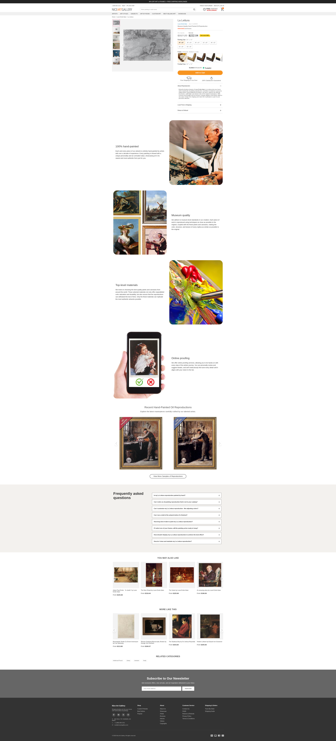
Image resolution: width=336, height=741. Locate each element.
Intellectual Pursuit (117, 660)
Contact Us (185, 709)
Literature (136, 660)
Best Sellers (141, 711)
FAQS (184, 711)
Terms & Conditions (188, 718)
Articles (162, 718)
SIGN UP (216, 5)
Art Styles (124, 13)
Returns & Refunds (188, 713)
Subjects (134, 13)
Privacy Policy (186, 716)
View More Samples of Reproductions (168, 476)
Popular (139, 713)
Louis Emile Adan (121, 17)
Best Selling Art (169, 13)
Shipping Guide (210, 711)
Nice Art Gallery (125, 9)
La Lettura (130, 17)
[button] (123, 45)
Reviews (162, 716)
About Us (163, 709)
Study (144, 660)
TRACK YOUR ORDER (206, 5)
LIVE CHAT (131, 5)
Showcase (182, 13)
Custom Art (156, 13)
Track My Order (209, 709)
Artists (115, 13)
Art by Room (145, 13)
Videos (162, 721)
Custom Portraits (142, 709)
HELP (123, 5)
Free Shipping (211, 9)
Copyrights (163, 723)
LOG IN (222, 5)
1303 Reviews (188, 28)
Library (128, 660)
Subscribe (188, 688)
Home (113, 17)
